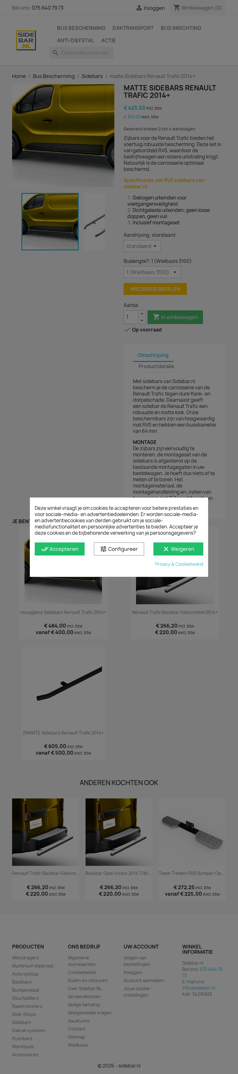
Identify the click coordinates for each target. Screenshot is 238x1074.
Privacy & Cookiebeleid (179, 564)
